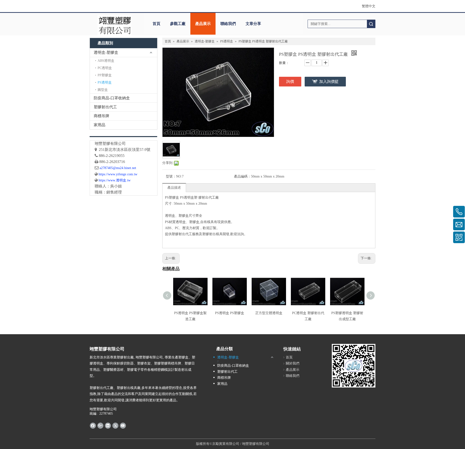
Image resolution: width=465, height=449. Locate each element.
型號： (171, 176)
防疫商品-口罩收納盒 (112, 98)
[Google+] (100, 425)
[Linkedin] (108, 425)
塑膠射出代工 (105, 107)
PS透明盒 (105, 82)
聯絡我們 (228, 24)
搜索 (371, 24)
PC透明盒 (105, 68)
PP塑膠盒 (105, 75)
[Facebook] (93, 425)
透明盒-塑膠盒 (106, 52)
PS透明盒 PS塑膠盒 (229, 313)
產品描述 (174, 187)
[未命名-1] (123, 136)
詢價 (290, 81)
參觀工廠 (178, 24)
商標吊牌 (101, 116)
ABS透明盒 (106, 60)
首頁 (156, 24)
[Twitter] (115, 425)
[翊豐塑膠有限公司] (114, 25)
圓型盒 (103, 90)
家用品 (99, 125)
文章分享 (253, 24)
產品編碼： (242, 176)
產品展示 (203, 24)
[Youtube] (123, 425)
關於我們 (292, 363)
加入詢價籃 (329, 81)
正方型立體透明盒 (268, 313)
